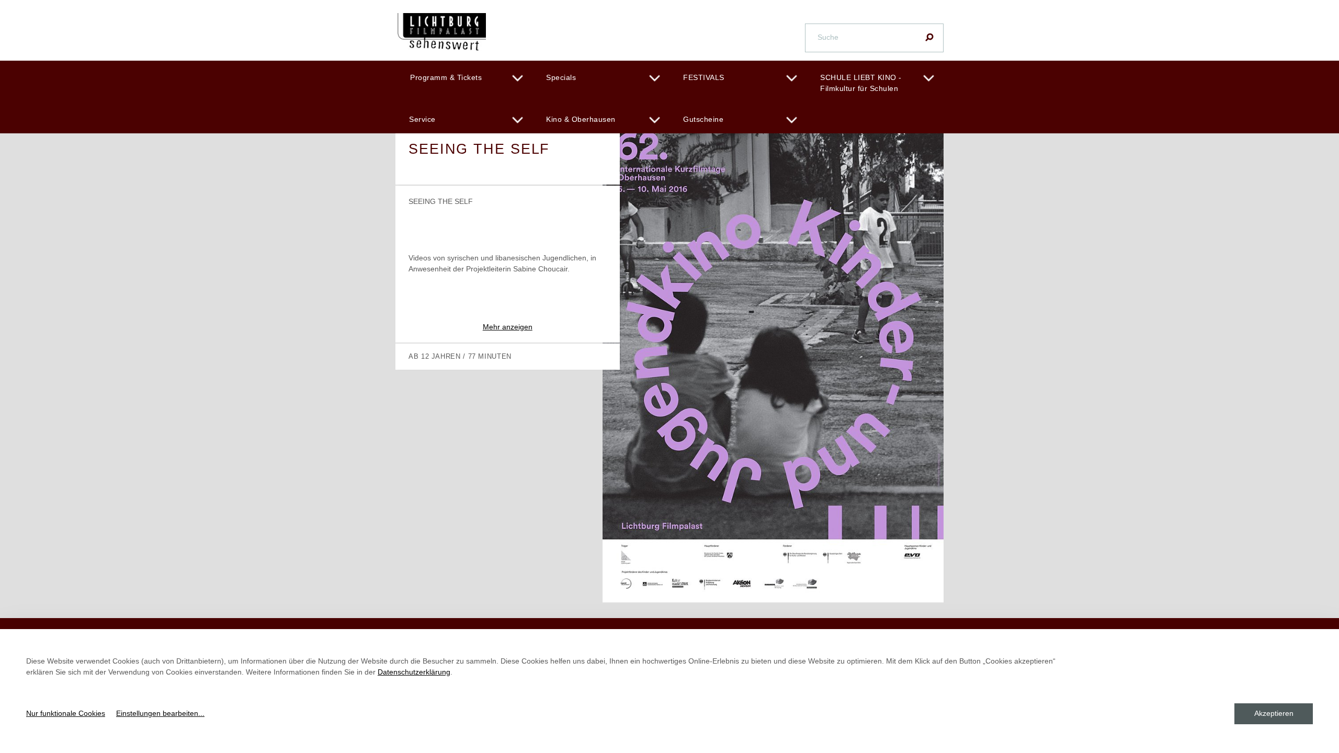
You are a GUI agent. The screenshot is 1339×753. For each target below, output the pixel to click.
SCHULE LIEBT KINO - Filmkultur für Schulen (861, 83)
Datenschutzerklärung (414, 672)
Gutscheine (703, 119)
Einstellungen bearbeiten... (160, 713)
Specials (561, 77)
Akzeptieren (1273, 713)
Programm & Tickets (446, 77)
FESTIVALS (703, 77)
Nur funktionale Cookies (65, 713)
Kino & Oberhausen (581, 119)
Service (422, 119)
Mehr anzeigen (507, 327)
